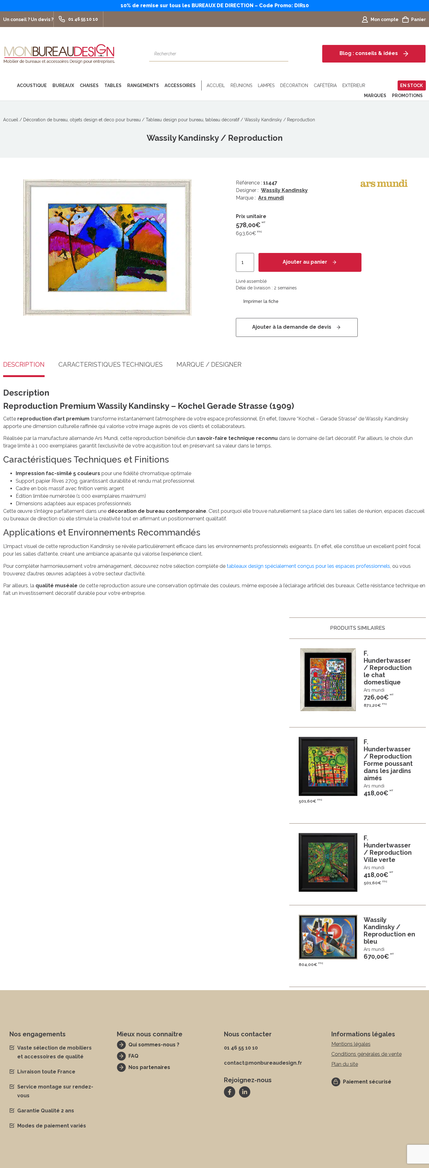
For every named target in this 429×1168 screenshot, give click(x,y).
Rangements (143, 85)
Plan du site (344, 1064)
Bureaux (63, 85)
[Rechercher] (280, 54)
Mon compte (385, 19)
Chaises (89, 85)
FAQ (133, 1056)
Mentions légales (351, 1044)
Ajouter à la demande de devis (291, 327)
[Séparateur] (200, 85)
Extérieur (353, 85)
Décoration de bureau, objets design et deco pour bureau (82, 119)
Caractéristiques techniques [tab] (110, 364)
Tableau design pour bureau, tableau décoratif (192, 119)
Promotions (407, 95)
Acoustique (32, 85)
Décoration (294, 85)
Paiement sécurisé (367, 1082)
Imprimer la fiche (261, 301)
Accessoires (180, 85)
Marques (375, 95)
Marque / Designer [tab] (209, 364)
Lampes (266, 85)
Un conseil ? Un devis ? (28, 19)
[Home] (8, 85)
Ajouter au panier (305, 262)
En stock (411, 85)
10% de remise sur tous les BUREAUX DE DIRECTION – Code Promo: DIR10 (215, 5)
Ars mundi (271, 198)
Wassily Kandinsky (284, 190)
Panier (418, 19)
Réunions (241, 85)
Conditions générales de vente (366, 1054)
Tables (113, 85)
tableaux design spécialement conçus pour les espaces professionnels (308, 566)
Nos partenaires (149, 1067)
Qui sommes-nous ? (153, 1045)
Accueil (216, 85)
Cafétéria (325, 85)
